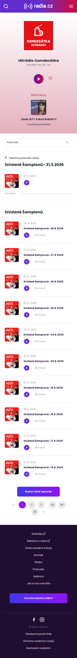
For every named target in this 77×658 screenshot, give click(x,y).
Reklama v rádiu (37, 541)
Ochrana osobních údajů (38, 641)
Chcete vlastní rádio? (38, 598)
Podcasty (38, 569)
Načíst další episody (38, 491)
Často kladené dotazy (38, 548)
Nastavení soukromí (38, 648)
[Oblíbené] (50, 79)
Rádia (38, 562)
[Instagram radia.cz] (42, 619)
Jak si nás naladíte (38, 583)
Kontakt (38, 555)
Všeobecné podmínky (38, 634)
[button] (14, 504)
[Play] (38, 79)
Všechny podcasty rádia (22, 158)
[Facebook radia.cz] (34, 619)
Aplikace (38, 576)
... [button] (47, 503)
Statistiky (37, 533)
